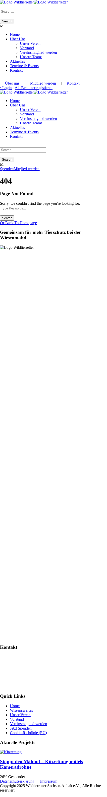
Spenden (7, 169)
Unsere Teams (31, 57)
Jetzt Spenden (21, 728)
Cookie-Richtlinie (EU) (28, 733)
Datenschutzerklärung (17, 781)
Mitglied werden (43, 83)
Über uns (12, 83)
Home (15, 34)
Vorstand (27, 48)
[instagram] (1, 79)
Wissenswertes (21, 710)
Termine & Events (24, 66)
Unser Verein (30, 43)
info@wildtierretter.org (20, 674)
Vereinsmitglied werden (38, 52)
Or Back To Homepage (18, 223)
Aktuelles (17, 61)
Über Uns (17, 39)
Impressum (48, 781)
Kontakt (16, 70)
